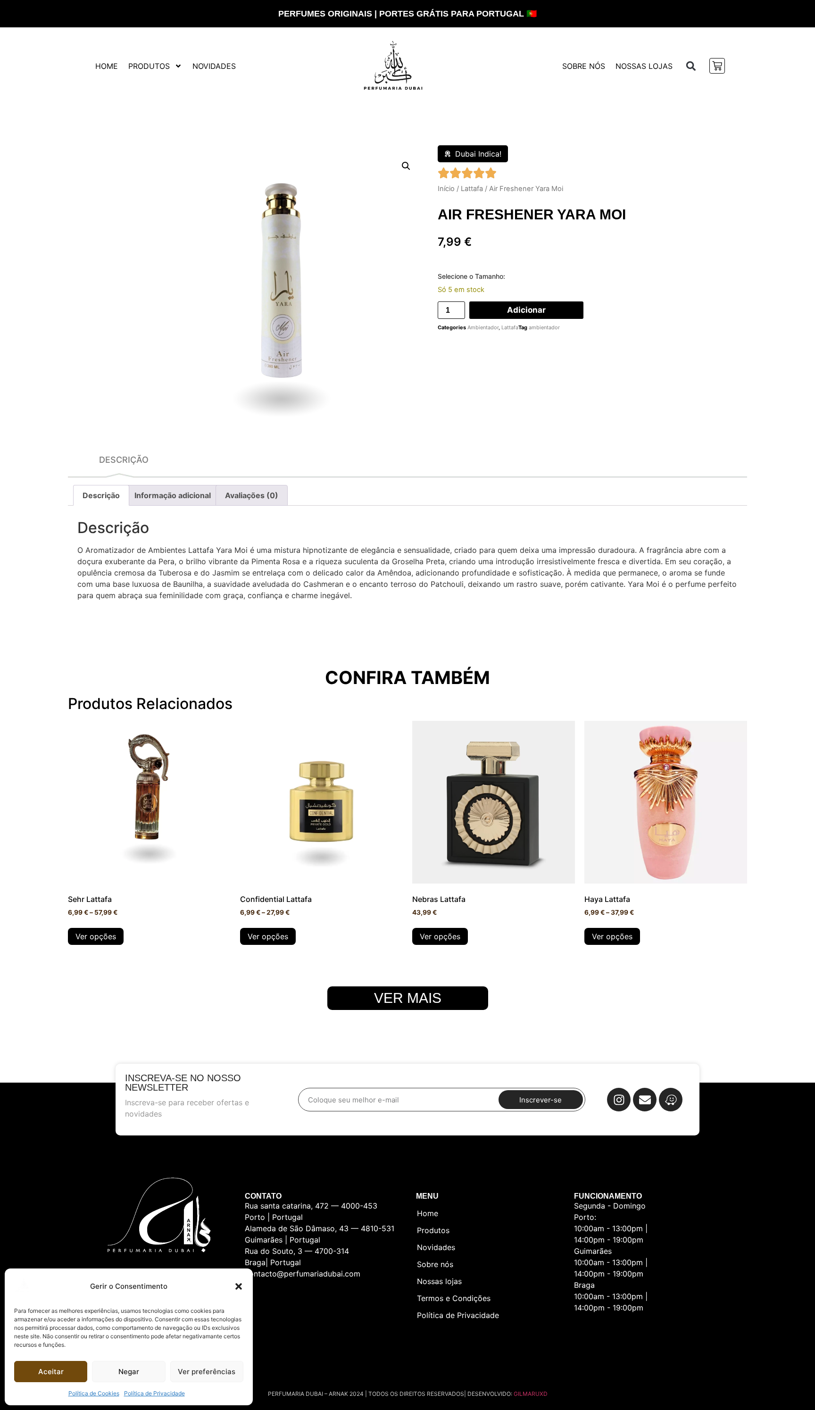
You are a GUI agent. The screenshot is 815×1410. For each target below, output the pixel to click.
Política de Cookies (93, 1393)
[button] (238, 1286)
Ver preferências (206, 1371)
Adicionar (526, 310)
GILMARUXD (531, 1393)
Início (446, 188)
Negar (128, 1371)
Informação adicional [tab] (172, 495)
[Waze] (670, 1099)
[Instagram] (619, 1099)
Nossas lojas (644, 66)
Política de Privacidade (154, 1393)
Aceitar (51, 1371)
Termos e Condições (454, 1298)
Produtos (149, 66)
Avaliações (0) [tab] (251, 495)
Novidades (214, 66)
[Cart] (717, 66)
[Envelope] (645, 1099)
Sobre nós (583, 66)
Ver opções (95, 936)
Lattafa (472, 188)
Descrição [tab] (101, 495)
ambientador (544, 327)
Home (106, 66)
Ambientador (483, 327)
